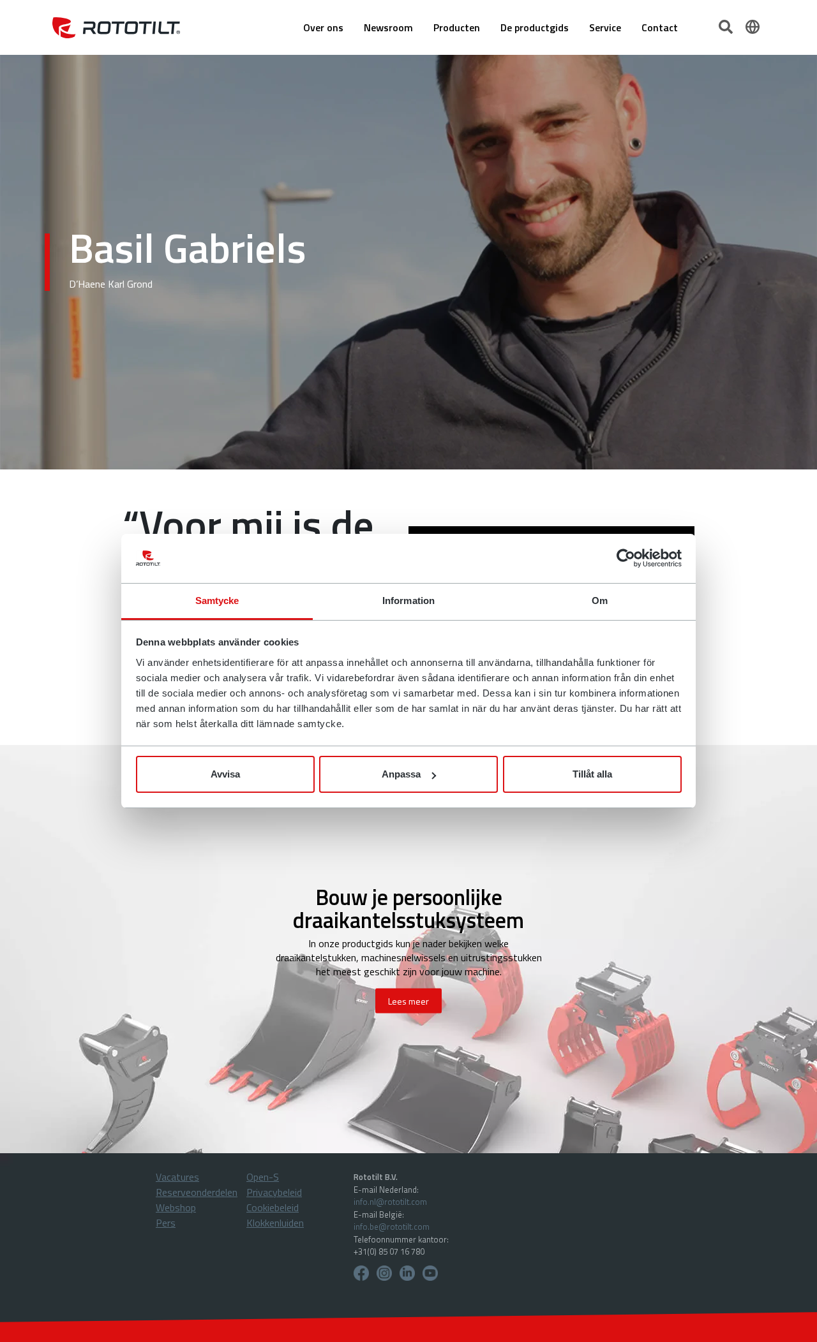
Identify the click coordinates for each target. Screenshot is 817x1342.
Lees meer (408, 1001)
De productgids (534, 27)
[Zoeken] (727, 25)
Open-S (262, 1176)
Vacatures (177, 1176)
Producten (456, 27)
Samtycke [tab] (217, 600)
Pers (166, 1222)
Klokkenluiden (275, 1222)
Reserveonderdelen (196, 1192)
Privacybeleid (274, 1192)
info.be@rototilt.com (392, 1226)
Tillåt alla (592, 774)
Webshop (176, 1207)
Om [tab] (600, 600)
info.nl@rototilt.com (390, 1201)
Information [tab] (408, 600)
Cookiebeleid (272, 1207)
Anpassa (401, 774)
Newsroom (388, 27)
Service (605, 27)
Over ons (323, 27)
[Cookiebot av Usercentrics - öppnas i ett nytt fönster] (626, 558)
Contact (659, 27)
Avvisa (225, 774)
